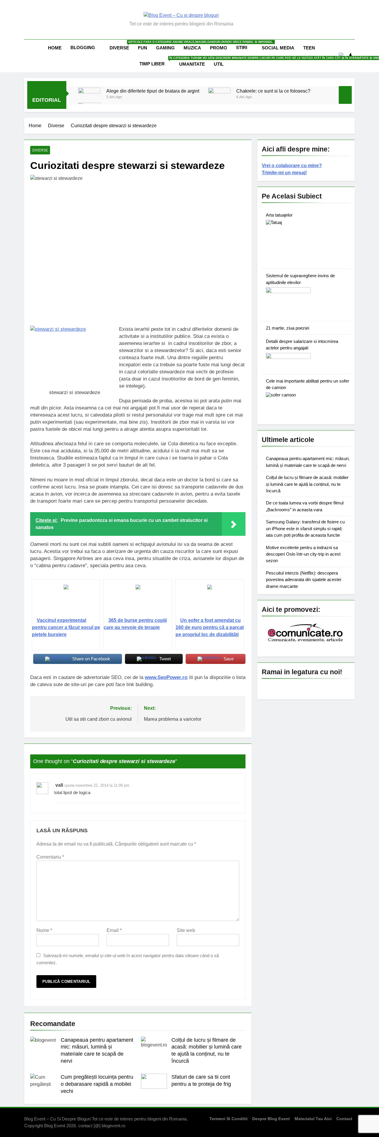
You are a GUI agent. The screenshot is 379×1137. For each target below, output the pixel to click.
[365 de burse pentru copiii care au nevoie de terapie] (138, 600)
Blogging (82, 47)
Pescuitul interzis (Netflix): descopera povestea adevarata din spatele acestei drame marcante (303, 579)
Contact (344, 1118)
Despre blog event (271, 1118)
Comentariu (50, 856)
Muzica (192, 47)
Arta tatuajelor (279, 214)
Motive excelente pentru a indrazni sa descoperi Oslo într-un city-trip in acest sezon (303, 554)
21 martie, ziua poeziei (287, 327)
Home (55, 47)
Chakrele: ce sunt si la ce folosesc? (273, 90)
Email (114, 930)
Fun (142, 47)
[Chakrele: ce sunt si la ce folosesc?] (219, 94)
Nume (44, 930)
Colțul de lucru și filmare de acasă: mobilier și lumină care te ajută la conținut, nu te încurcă (307, 484)
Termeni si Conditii (228, 1118)
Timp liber (157, 61)
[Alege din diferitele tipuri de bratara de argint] (89, 99)
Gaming (165, 47)
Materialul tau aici (313, 1118)
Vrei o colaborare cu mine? (292, 165)
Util (219, 64)
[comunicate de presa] (306, 641)
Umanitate (192, 64)
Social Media (278, 47)
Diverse (122, 45)
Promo (218, 47)
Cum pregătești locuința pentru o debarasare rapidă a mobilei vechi (97, 1084)
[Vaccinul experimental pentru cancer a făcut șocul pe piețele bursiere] (66, 600)
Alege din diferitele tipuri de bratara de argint (152, 90)
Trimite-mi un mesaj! (284, 172)
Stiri (241, 47)
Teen (309, 47)
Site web (186, 930)
